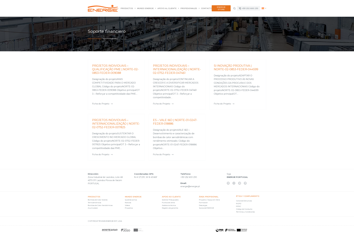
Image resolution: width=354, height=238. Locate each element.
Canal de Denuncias (244, 201)
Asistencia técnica (169, 205)
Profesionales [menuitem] (188, 8)
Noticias (128, 202)
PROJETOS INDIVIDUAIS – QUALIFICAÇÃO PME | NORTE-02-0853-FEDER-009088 (115, 69)
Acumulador (93, 208)
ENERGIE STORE (221, 8)
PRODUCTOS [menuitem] (127, 8)
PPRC (238, 206)
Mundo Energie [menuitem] (145, 8)
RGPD (238, 203)
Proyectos (129, 208)
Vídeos (127, 205)
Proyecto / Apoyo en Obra (209, 200)
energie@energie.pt (190, 186)
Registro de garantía (170, 208)
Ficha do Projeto (100, 104)
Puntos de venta (168, 202)
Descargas (203, 205)
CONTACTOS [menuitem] (207, 8)
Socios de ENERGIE (206, 208)
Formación (203, 202)
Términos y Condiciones (245, 212)
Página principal (94, 38)
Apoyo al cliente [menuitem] (167, 8)
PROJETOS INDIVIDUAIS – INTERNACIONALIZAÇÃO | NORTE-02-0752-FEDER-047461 (177, 69)
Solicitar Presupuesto (170, 200)
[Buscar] (234, 8)
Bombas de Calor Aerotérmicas (100, 205)
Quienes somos (131, 200)
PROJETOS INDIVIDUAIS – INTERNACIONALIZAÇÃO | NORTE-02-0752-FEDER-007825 (116, 123)
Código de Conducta (244, 209)
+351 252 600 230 (250, 8)
